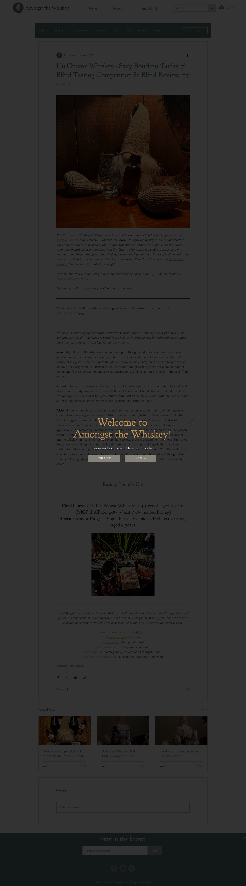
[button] (190, 421)
